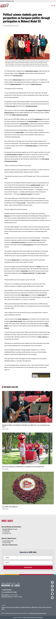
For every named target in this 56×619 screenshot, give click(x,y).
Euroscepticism (28, 244)
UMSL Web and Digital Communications (33, 617)
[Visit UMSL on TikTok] (52, 589)
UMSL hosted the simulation (20, 115)
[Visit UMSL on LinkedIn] (52, 593)
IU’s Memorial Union (31, 106)
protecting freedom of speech (14, 154)
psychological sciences (18, 242)
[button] (54, 5)
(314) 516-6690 (7, 542)
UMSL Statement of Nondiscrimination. (38, 613)
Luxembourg (38, 119)
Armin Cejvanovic (23, 319)
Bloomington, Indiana (32, 71)
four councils (21, 203)
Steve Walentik (8, 25)
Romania (6, 216)
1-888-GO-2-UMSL (17, 596)
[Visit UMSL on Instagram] (52, 586)
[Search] (52, 5)
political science (17, 80)
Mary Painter (25, 295)
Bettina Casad (36, 240)
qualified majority (35, 185)
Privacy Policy (42, 607)
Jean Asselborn (24, 123)
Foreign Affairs (20, 132)
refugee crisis (15, 260)
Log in (14, 617)
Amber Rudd (41, 295)
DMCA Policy (35, 607)
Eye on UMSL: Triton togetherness (10, 507)
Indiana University (36, 84)
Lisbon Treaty (41, 273)
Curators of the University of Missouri (10, 607)
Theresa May (24, 271)
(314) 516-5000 (14, 595)
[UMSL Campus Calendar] (52, 597)
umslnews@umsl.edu (8, 541)
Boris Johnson (43, 337)
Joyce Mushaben (30, 110)
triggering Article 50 (28, 273)
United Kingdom (33, 121)
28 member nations (31, 145)
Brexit (38, 266)
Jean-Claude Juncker (16, 321)
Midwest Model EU (15, 84)
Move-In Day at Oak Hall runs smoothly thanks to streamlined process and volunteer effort (23, 466)
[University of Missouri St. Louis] (10, 586)
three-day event (10, 106)
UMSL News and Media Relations (10, 544)
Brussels (21, 73)
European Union (18, 75)
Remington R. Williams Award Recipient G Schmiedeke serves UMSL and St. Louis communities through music (26, 426)
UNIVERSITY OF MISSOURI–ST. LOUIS (7, 1)
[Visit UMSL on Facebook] (52, 582)
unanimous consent (26, 194)
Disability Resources (26, 607)
